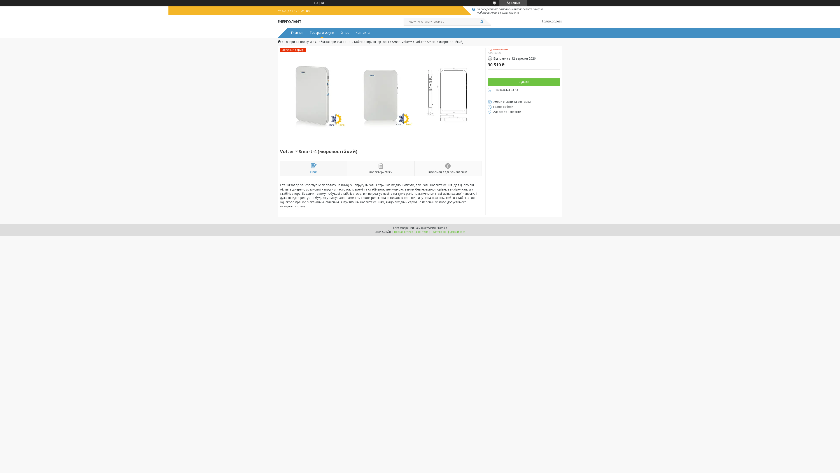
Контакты (362, 32)
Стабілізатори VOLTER (331, 42)
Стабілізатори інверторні (370, 42)
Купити (524, 82)
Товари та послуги (298, 42)
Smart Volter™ (402, 42)
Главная (297, 32)
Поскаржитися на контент (411, 232)
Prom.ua (442, 228)
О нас (345, 32)
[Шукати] (481, 22)
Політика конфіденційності (448, 232)
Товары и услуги (322, 32)
